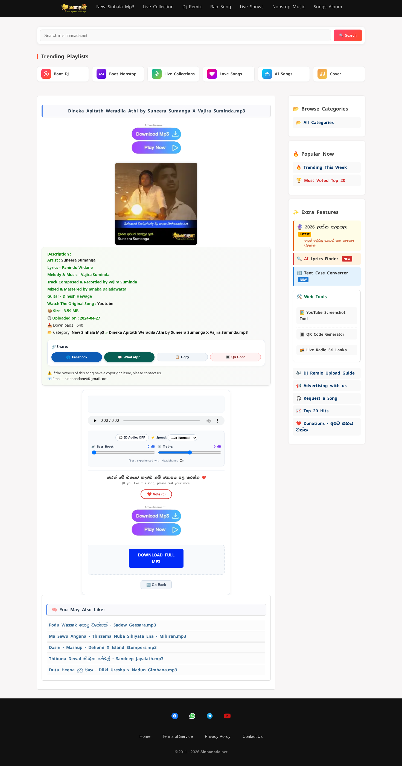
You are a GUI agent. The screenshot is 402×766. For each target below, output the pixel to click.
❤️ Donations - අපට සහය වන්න (324, 427)
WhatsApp (129, 357)
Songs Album (328, 7)
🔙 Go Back (156, 585)
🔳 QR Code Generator (322, 334)
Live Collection (158, 7)
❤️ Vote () (156, 494)
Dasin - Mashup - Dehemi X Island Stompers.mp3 (103, 647)
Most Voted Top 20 (320, 180)
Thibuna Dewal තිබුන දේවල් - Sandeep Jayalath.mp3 (106, 658)
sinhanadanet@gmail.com (86, 378)
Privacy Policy (218, 736)
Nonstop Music (288, 7)
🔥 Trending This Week (321, 167)
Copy (182, 357)
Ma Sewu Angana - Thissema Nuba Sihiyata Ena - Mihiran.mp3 (117, 636)
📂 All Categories (315, 122)
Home (144, 736)
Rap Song (220, 7)
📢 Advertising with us (321, 385)
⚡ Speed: (159, 437)
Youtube (105, 303)
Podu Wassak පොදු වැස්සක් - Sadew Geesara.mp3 (102, 625)
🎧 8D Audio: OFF (132, 437)
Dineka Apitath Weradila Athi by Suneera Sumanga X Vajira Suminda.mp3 (178, 332)
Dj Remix (192, 7)
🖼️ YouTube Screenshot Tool (322, 315)
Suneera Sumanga (78, 260)
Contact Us (253, 736)
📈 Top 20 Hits (312, 410)
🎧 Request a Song (316, 398)
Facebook (76, 357)
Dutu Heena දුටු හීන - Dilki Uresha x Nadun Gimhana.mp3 (113, 669)
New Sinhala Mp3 (115, 7)
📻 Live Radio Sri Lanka (323, 349)
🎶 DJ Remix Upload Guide (325, 373)
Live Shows (252, 7)
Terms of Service (177, 736)
